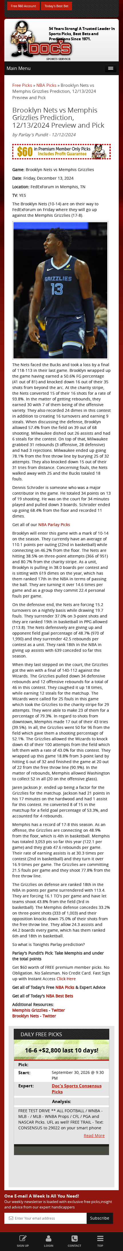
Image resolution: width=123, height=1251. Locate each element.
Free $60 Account (23, 6)
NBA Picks (46, 85)
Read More (94, 1135)
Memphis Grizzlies (30, 1010)
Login (48, 1245)
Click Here (66, 978)
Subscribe (99, 1218)
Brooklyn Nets (25, 1016)
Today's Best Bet (56, 6)
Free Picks (22, 85)
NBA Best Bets (59, 996)
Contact (74, 1245)
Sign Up (23, 1245)
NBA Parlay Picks (54, 524)
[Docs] (41, 39)
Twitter (58, 1010)
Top (100, 1245)
